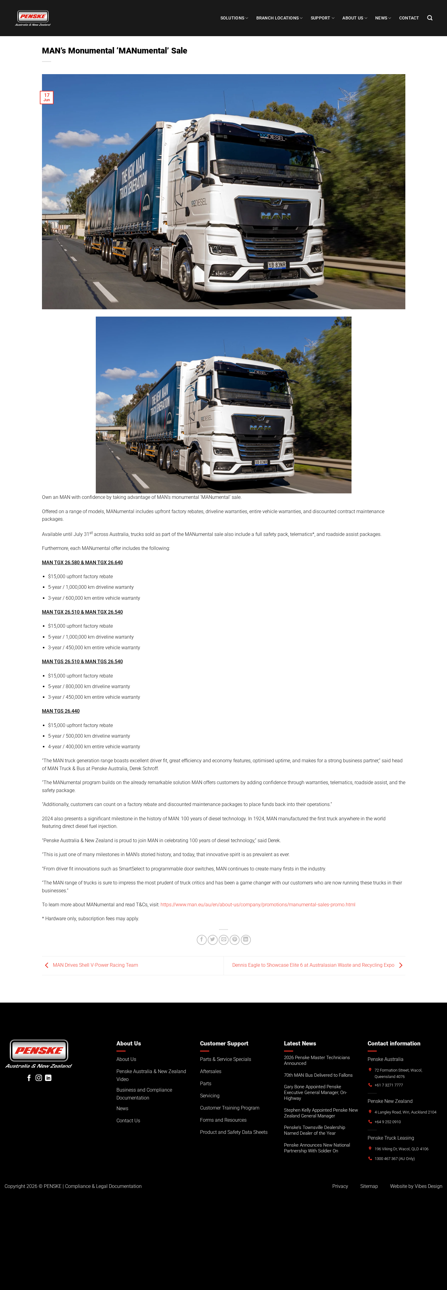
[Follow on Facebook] (29, 1078)
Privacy (340, 1186)
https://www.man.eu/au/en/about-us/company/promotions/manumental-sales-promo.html (258, 904)
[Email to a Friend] (224, 940)
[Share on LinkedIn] (246, 940)
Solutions (232, 18)
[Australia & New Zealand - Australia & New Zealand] (33, 18)
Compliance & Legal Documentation (103, 1186)
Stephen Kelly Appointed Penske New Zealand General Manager (321, 1113)
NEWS (381, 18)
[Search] (429, 18)
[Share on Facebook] (202, 940)
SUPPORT (321, 18)
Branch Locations (277, 18)
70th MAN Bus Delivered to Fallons (318, 1075)
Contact (409, 18)
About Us (352, 18)
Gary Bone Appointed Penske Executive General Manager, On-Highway (315, 1092)
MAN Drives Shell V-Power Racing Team (95, 965)
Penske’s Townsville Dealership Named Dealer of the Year (314, 1130)
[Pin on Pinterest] (235, 940)
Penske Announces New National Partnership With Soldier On (317, 1148)
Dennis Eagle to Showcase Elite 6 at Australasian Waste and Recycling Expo (314, 965)
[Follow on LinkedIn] (48, 1078)
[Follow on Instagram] (39, 1078)
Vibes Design (428, 1186)
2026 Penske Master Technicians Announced (317, 1060)
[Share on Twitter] (213, 940)
